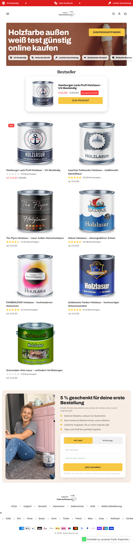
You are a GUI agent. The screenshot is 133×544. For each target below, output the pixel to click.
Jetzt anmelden (93, 467)
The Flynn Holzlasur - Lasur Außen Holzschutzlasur (35, 238)
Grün (53, 518)
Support (27, 506)
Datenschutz (77, 506)
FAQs (14, 506)
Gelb (8, 518)
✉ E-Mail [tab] (78, 440)
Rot (19, 518)
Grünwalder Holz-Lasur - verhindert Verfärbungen (34, 370)
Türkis (66, 518)
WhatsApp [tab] (107, 440)
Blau (90, 518)
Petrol (78, 518)
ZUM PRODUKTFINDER (107, 32)
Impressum (58, 506)
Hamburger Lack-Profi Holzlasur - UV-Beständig (33, 170)
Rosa (29, 518)
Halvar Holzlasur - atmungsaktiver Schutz (91, 238)
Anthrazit (115, 518)
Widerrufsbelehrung (111, 506)
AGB (92, 506)
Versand (42, 506)
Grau (101, 518)
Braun (42, 518)
